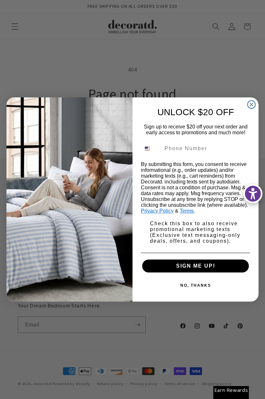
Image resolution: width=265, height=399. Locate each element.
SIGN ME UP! (195, 266)
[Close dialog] (251, 104)
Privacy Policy (157, 211)
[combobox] (151, 148)
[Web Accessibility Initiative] (253, 194)
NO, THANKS (195, 285)
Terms (187, 211)
